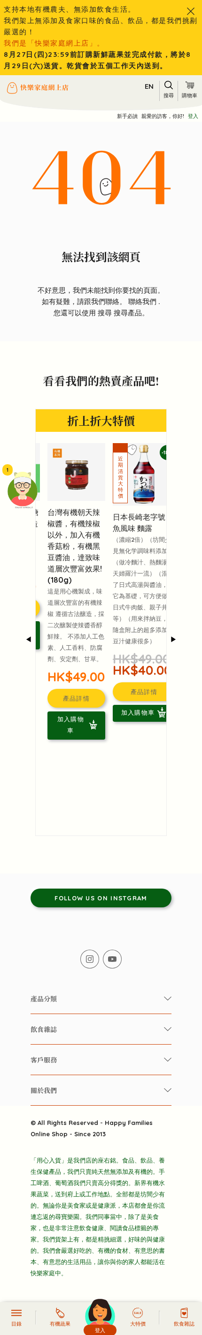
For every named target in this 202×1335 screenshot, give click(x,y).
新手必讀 (127, 116)
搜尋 (106, 312)
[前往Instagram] (89, 959)
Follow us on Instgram (100, 898)
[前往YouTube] (112, 959)
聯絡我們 (143, 301)
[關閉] (190, 11)
